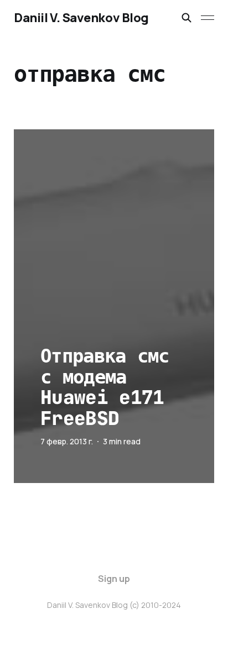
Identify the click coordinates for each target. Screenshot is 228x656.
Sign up (114, 579)
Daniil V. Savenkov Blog (81, 18)
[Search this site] (186, 17)
